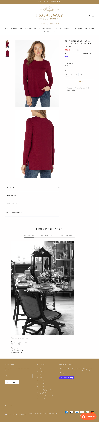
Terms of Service (42, 387)
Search (39, 369)
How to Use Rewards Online (46, 396)
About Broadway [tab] (68, 235)
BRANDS (47, 31)
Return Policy (41, 381)
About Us (40, 378)
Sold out (80, 82)
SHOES (55, 28)
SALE (53, 31)
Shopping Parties (42, 393)
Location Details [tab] (47, 235)
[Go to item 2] (7, 54)
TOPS (21, 28)
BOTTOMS (28, 28)
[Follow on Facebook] (6, 405)
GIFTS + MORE (77, 28)
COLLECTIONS (89, 28)
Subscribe (11, 382)
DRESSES (37, 28)
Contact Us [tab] (29, 235)
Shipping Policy (41, 384)
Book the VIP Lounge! (43, 399)
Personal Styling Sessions (45, 390)
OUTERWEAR (46, 28)
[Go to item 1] (7, 44)
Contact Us (40, 372)
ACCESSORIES (65, 28)
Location (39, 375)
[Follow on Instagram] (11, 405)
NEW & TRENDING (11, 28)
